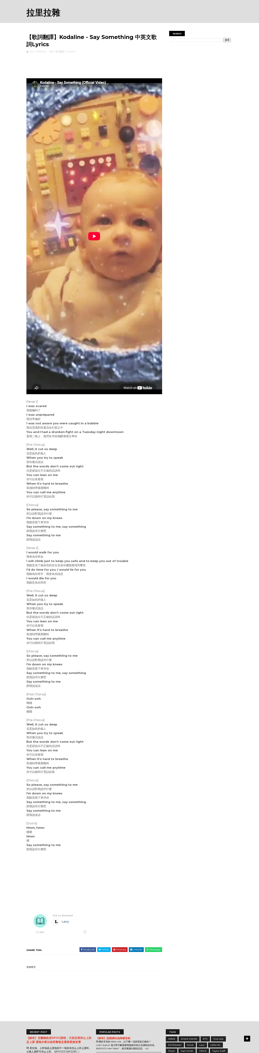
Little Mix (215, 1044)
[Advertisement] (94, 65)
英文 (51, 51)
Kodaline (71, 51)
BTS (205, 1038)
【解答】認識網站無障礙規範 (113, 1038)
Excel (190, 1044)
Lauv (202, 1044)
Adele (171, 1038)
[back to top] (247, 1039)
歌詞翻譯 (59, 51)
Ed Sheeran (174, 1044)
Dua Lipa (218, 1038)
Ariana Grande (189, 1038)
